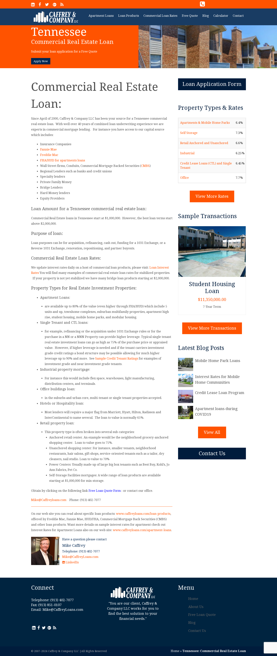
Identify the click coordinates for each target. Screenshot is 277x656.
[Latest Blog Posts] (186, 364)
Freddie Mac (49, 155)
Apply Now (41, 61)
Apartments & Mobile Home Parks (205, 122)
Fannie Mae (48, 149)
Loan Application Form (212, 84)
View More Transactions (212, 328)
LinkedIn (72, 562)
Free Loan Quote (202, 615)
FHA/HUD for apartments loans (62, 160)
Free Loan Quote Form (105, 491)
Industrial (187, 153)
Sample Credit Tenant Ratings (116, 358)
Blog (191, 623)
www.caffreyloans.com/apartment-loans (142, 530)
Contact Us (212, 453)
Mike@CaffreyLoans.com (80, 557)
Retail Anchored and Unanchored (204, 143)
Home (193, 599)
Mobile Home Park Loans (217, 360)
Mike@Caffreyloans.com (48, 500)
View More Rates (212, 196)
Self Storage (188, 133)
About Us (196, 607)
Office (184, 177)
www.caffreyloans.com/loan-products (143, 513)
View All (212, 432)
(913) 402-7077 (226, 4)
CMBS (145, 166)
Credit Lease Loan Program (219, 392)
